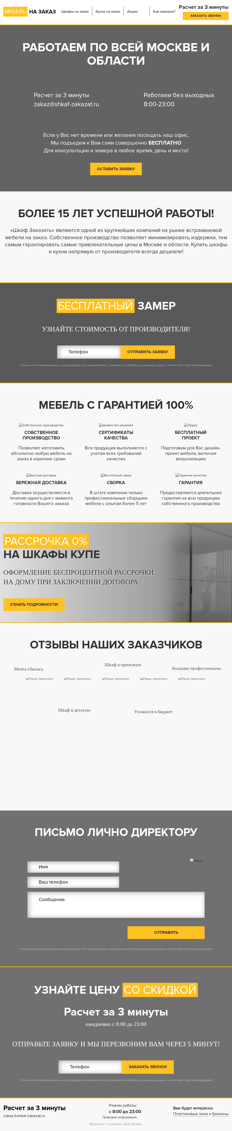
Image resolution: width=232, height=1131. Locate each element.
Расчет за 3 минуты (61, 95)
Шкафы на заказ (75, 11)
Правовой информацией (198, 365)
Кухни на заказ (108, 11)
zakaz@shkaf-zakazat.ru (66, 104)
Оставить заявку (116, 168)
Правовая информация (119, 1117)
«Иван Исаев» (132, 1124)
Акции (132, 11)
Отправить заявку (147, 351)
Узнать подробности (34, 604)
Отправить (166, 932)
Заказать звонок (205, 16)
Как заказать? (164, 11)
